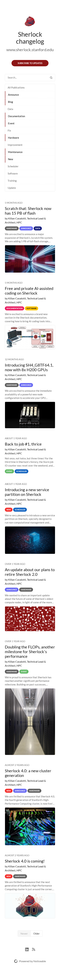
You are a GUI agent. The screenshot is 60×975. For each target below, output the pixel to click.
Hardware (13, 137)
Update (12, 187)
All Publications (16, 87)
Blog (10, 101)
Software (13, 173)
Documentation (16, 116)
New (10, 159)
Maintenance (15, 151)
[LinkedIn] (28, 949)
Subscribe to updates (30, 63)
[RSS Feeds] (33, 949)
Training (12, 180)
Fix (9, 130)
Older (36, 933)
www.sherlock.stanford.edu (30, 49)
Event (11, 123)
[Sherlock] (30, 22)
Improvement (15, 144)
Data (10, 108)
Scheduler (13, 166)
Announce (13, 94)
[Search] (51, 77)
